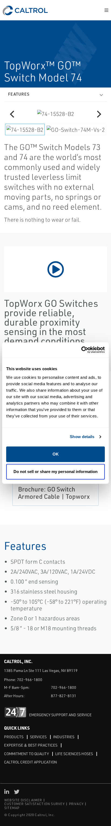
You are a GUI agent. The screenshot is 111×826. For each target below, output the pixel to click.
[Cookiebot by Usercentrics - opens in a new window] (81, 350)
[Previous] (13, 114)
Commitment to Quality (26, 753)
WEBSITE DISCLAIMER (23, 800)
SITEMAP (11, 808)
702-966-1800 (29, 679)
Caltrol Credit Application (30, 762)
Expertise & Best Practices (30, 745)
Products (13, 736)
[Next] (98, 114)
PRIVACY (76, 804)
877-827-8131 (63, 695)
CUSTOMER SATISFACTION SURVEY (34, 804)
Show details (82, 436)
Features (19, 94)
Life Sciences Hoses (74, 753)
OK (56, 454)
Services (38, 736)
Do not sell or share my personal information (55, 471)
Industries (63, 736)
